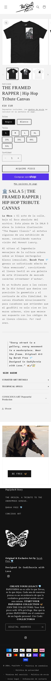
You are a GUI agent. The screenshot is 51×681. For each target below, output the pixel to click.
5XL (7, 146)
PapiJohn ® (17, 666)
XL (35, 133)
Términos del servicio (17, 674)
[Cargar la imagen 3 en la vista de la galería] (38, 74)
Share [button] (8, 408)
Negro (8, 121)
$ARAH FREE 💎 (13, 507)
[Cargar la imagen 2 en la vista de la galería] (25, 74)
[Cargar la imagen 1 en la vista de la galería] (12, 74)
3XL (19, 139)
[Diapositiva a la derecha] (48, 75)
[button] (6, 7)
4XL (32, 139)
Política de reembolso (37, 666)
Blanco (24, 121)
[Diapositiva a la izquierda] (3, 75)
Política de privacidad (27, 670)
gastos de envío (36, 109)
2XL (7, 139)
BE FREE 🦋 (19, 473)
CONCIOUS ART (13, 513)
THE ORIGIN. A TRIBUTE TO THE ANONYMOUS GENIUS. (23, 499)
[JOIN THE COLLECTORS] (42, 627)
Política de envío (40, 674)
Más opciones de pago (25, 184)
